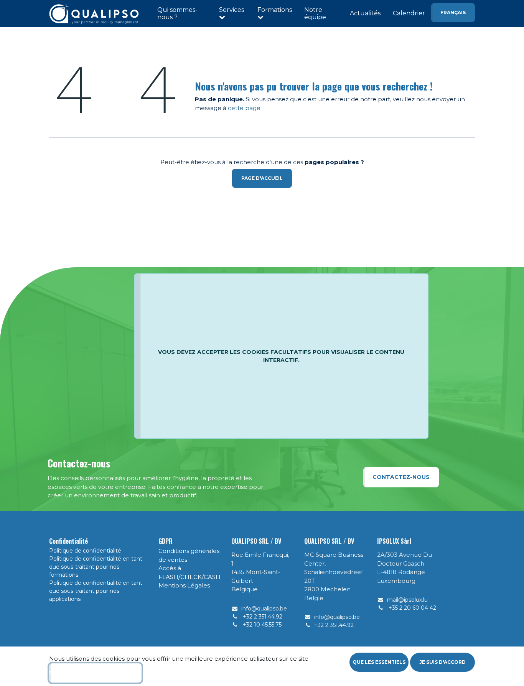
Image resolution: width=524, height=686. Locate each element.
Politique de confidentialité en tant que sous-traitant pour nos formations (95, 566)
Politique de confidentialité (85, 550)
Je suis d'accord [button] (442, 662)
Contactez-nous (401, 477)
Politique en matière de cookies (95, 673)
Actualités (365, 13)
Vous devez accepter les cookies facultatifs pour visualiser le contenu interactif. (281, 356)
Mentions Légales (184, 585)
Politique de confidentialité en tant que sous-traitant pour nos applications (95, 590)
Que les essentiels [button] (379, 662)
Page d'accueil (262, 178)
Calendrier (409, 13)
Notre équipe (315, 13)
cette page (244, 108)
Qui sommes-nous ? (177, 13)
